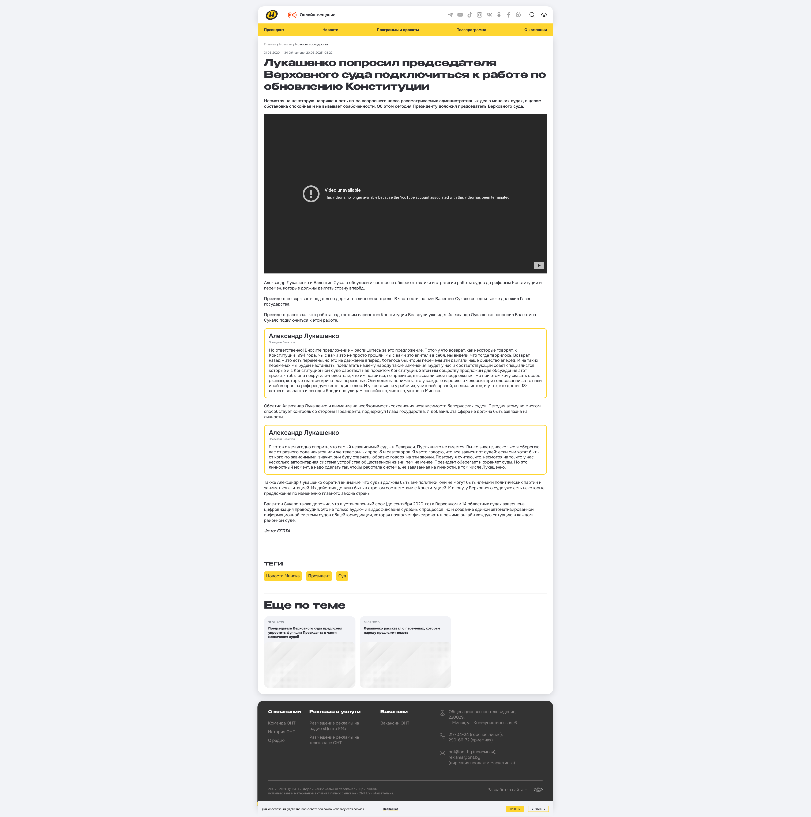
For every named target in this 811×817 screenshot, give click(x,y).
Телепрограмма (471, 30)
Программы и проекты (398, 30)
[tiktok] (469, 15)
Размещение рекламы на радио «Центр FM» (334, 725)
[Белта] (536, 789)
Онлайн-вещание (318, 15)
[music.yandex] (518, 15)
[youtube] (460, 15)
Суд (342, 576)
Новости (330, 30)
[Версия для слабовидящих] (544, 15)
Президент (274, 30)
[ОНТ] (272, 15)
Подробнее (390, 809)
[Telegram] (450, 15)
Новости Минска (283, 576)
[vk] (489, 15)
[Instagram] (479, 15)
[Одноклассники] (499, 15)
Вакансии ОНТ (394, 723)
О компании (535, 30)
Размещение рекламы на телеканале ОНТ (334, 740)
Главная (270, 44)
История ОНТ (281, 731)
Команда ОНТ (281, 723)
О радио (276, 740)
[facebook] (508, 15)
